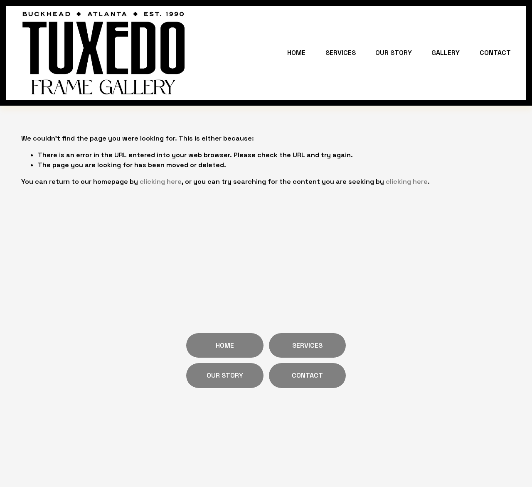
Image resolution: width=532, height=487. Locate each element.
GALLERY (445, 52)
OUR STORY (393, 52)
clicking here (161, 181)
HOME (296, 52)
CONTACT (495, 52)
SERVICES (340, 52)
